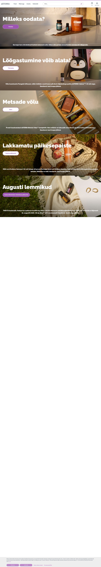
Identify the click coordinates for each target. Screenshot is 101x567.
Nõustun (13, 565)
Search (81, 3)
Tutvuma (11, 68)
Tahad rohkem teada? (38, 565)
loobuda (26, 565)
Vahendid (35, 4)
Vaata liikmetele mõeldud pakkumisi (16, 195)
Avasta (28, 4)
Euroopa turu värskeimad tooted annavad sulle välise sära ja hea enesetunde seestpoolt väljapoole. (50, 45)
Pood (15, 4)
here (10, 561)
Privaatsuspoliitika (48, 565)
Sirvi (10, 109)
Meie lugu (21, 4)
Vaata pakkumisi (10, 153)
